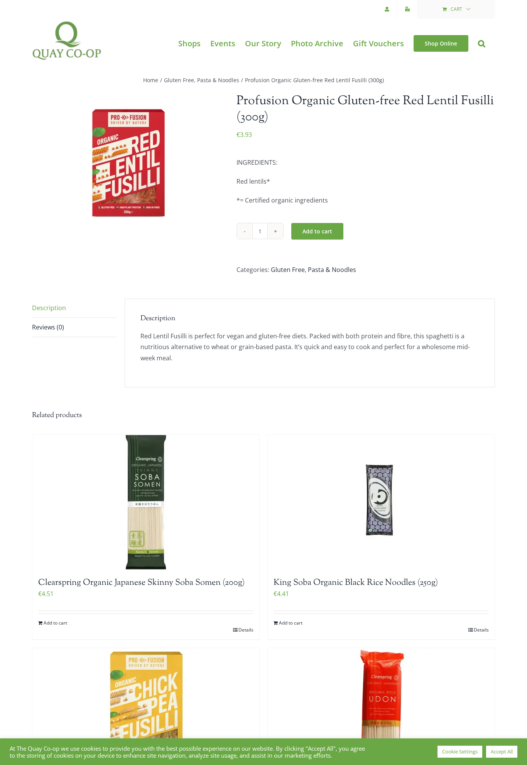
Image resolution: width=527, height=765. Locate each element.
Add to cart (317, 231)
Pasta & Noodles (332, 269)
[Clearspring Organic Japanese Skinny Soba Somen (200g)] (145, 502)
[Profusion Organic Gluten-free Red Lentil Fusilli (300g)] (128, 160)
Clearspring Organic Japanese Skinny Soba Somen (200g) (141, 583)
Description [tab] (49, 308)
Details (245, 630)
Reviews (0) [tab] (48, 327)
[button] (481, 43)
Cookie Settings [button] (460, 751)
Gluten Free (288, 269)
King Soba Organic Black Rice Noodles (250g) (356, 583)
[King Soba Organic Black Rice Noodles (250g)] (381, 502)
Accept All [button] (502, 751)
